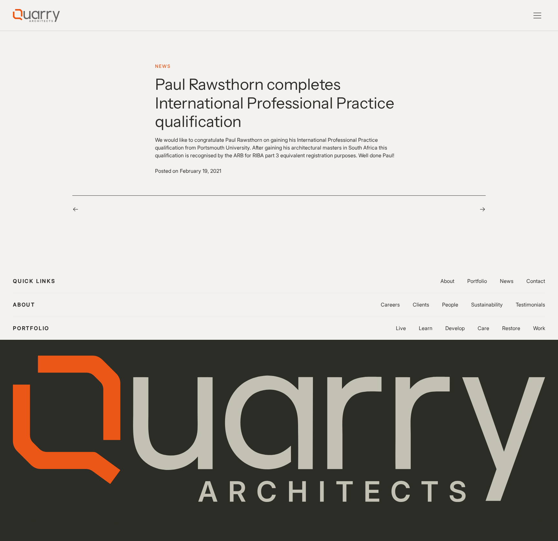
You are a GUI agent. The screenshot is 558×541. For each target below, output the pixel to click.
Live (401, 328)
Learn (425, 328)
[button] (537, 15)
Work (539, 328)
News (506, 281)
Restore (511, 328)
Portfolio (477, 281)
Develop (455, 328)
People (450, 304)
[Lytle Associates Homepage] (36, 15)
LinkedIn (536, 522)
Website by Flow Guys (111, 522)
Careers (390, 304)
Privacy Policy (27, 522)
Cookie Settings (65, 522)
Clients (421, 304)
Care (483, 328)
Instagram (510, 522)
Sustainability (487, 304)
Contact (535, 281)
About (447, 281)
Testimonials (530, 304)
